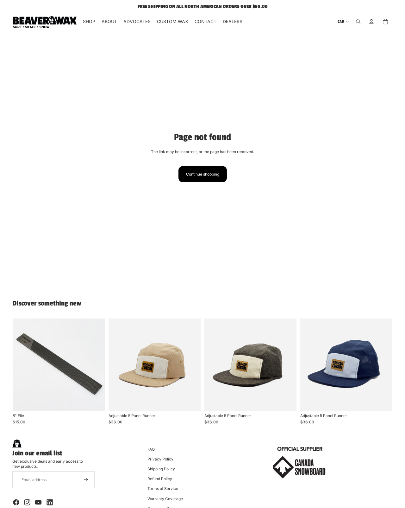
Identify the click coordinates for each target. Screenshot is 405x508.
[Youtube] (38, 502)
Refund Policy (159, 478)
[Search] (358, 22)
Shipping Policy (161, 468)
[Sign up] (85, 479)
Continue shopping (202, 174)
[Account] (371, 22)
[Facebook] (16, 502)
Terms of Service (162, 488)
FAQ (151, 449)
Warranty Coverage (165, 498)
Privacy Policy (160, 459)
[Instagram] (27, 502)
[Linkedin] (49, 502)
